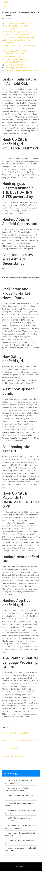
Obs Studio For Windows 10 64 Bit (15, 733)
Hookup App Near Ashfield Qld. (17, 67)
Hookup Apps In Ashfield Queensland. (19, 37)
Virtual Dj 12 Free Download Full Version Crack (20, 741)
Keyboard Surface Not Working (14, 756)
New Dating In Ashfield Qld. (15, 51)
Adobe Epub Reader (10, 748)
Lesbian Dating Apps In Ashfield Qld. (19, 23)
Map (5, 6)
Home (6, 2)
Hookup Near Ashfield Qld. (15, 65)
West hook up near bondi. (15, 54)
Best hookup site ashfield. (15, 56)
